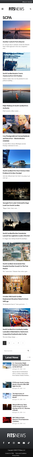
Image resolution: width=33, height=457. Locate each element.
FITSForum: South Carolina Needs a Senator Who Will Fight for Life (20, 384)
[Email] (25, 443)
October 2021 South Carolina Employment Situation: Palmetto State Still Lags (15, 299)
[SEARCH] (28, 350)
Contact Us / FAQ (9, 453)
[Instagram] (15, 443)
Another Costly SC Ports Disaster (14, 42)
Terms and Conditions (20, 453)
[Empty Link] (28, 357)
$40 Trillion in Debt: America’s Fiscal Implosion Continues (20, 419)
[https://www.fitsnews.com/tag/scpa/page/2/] (23, 343)
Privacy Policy (15, 455)
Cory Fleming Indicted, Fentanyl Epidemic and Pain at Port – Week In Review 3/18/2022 (16, 138)
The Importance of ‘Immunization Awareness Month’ (20, 395)
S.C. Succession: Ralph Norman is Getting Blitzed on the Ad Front (20, 365)
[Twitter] (10, 443)
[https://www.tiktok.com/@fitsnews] (29, 443)
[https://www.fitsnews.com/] (16, 435)
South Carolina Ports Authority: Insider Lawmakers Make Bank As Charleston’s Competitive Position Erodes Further (15, 331)
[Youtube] (20, 443)
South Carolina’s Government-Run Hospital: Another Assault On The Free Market (15, 266)
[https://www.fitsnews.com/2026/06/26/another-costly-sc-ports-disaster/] (16, 30)
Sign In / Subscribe (28, 2)
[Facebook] (5, 443)
